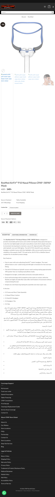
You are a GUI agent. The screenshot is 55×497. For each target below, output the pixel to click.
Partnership (4, 434)
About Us (4, 422)
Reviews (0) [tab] (33, 234)
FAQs (2, 431)
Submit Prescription (7, 394)
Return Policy (5, 456)
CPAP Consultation (7, 400)
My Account (4, 388)
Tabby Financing (6, 397)
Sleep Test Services (6, 443)
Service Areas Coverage (8, 410)
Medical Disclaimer (7, 471)
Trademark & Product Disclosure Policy (13, 468)
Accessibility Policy (7, 480)
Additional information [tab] (19, 234)
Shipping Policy (5, 459)
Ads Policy (4, 477)
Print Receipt (5, 403)
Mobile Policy (5, 474)
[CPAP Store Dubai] (8, 7)
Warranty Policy (6, 462)
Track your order (6, 391)
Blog (2, 446)
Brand (24, 17)
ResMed (30, 17)
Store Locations (6, 428)
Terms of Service (6, 483)
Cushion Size (4, 207)
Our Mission (4, 425)
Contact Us (4, 413)
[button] (45, 7)
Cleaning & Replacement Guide (10, 406)
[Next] (51, 46)
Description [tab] (6, 234)
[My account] (53, 6)
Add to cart (15, 213)
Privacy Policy (5, 465)
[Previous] (4, 46)
